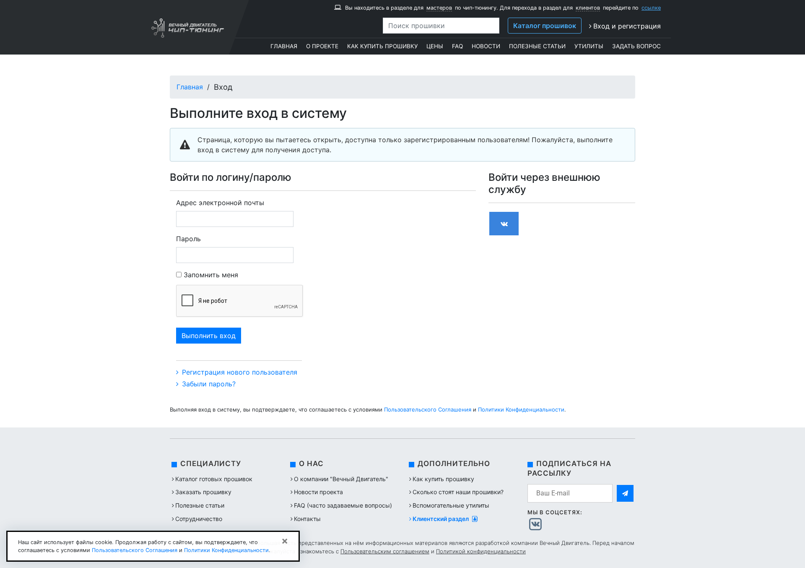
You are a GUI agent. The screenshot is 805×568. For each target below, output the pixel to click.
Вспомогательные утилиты (451, 505)
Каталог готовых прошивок (213, 478)
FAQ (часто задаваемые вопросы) (343, 505)
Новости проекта (318, 491)
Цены (434, 46)
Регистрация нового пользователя (238, 372)
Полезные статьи (537, 46)
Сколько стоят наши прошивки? (458, 491)
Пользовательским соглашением (384, 551)
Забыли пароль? (208, 384)
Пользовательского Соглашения (427, 409)
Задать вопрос (636, 46)
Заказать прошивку (203, 491)
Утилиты (588, 46)
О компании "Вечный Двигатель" (341, 478)
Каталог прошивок (544, 25)
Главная (283, 46)
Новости (486, 46)
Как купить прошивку (382, 46)
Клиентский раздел (441, 518)
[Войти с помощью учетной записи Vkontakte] (504, 223)
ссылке (651, 8)
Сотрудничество (198, 518)
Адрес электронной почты (220, 202)
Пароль (188, 238)
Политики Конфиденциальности (521, 409)
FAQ (457, 46)
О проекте (322, 46)
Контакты (307, 518)
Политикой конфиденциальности (481, 551)
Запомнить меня (211, 275)
